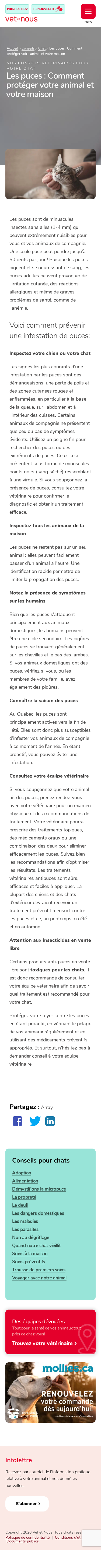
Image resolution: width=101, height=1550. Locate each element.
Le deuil (20, 1205)
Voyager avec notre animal (39, 1278)
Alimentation (25, 1181)
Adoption (21, 1173)
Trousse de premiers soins (38, 1270)
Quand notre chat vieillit (36, 1246)
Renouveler (44, 9)
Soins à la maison (30, 1254)
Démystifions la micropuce (39, 1189)
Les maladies (25, 1221)
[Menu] (88, 11)
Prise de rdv (17, 9)
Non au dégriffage (30, 1237)
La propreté (24, 1197)
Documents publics (22, 1541)
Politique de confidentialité (27, 1537)
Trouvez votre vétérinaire (42, 1343)
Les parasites (25, 1229)
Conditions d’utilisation (74, 1537)
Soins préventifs (28, 1262)
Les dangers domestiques (38, 1213)
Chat (42, 48)
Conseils (28, 48)
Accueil (12, 48)
